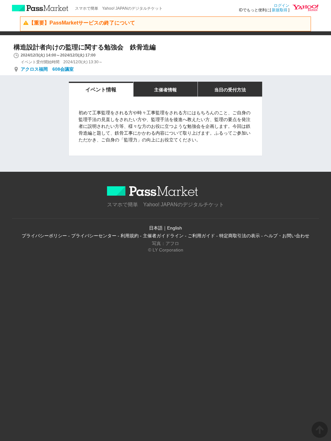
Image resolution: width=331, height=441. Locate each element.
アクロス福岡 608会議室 (47, 69)
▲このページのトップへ (320, 430)
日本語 (156, 228)
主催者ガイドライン (163, 235)
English (174, 228)
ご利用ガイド (201, 235)
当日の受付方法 (230, 89)
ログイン (281, 5)
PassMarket (40, 8)
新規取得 (279, 10)
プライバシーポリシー (44, 235)
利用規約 (130, 235)
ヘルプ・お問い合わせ (286, 235)
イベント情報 (100, 89)
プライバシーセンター (93, 235)
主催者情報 (165, 89)
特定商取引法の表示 (239, 235)
